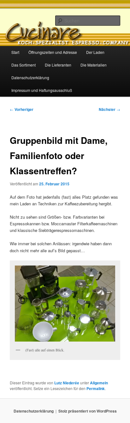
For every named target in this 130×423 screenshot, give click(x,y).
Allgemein (99, 383)
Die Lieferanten (58, 64)
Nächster (109, 109)
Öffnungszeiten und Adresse (52, 52)
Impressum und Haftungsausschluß (41, 90)
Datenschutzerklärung (30, 77)
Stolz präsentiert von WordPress (87, 411)
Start (15, 52)
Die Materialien (93, 64)
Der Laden (95, 52)
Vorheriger (21, 109)
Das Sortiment (23, 64)
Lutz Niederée (66, 383)
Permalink (95, 388)
